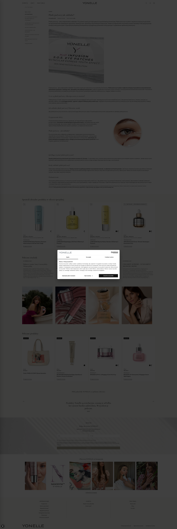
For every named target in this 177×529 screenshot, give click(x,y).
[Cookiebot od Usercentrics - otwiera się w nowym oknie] (112, 253)
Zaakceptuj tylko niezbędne (68, 275)
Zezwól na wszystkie (108, 275)
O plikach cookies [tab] (109, 257)
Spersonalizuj (87, 275)
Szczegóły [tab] (88, 257)
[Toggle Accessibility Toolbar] (3, 526)
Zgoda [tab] (67, 257)
